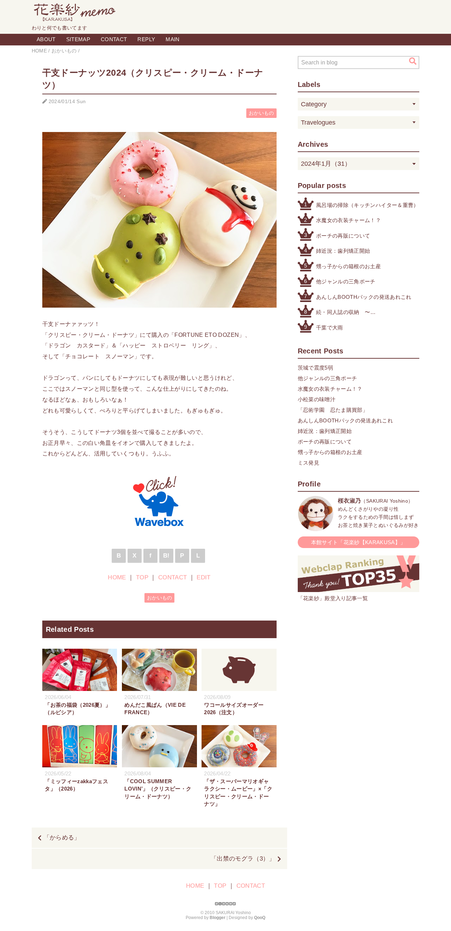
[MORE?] (315, 527)
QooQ (259, 917)
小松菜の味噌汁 (316, 399)
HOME (117, 577)
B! (166, 555)
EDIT (203, 577)
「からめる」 (62, 837)
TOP (142, 577)
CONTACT (114, 39)
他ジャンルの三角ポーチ (346, 281)
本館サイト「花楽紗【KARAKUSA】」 (358, 542)
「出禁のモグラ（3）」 (243, 858)
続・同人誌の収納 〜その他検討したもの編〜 (346, 312)
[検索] (413, 61)
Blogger (218, 917)
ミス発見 (308, 463)
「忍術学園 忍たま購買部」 (333, 410)
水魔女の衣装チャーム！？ (348, 220)
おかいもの (261, 113)
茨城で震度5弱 (315, 368)
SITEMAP (78, 39)
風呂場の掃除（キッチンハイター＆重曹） (367, 205)
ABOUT (46, 39)
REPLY (146, 39)
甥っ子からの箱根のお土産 (348, 266)
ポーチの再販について (343, 236)
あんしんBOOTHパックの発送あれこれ (363, 297)
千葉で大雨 (329, 328)
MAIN (172, 39)
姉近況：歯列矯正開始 (343, 251)
